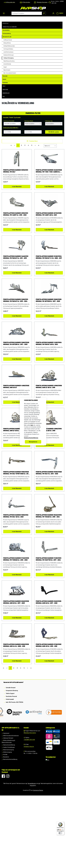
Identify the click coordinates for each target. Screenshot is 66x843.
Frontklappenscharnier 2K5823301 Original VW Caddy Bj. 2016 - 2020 (15, 214)
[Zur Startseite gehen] (33, 8)
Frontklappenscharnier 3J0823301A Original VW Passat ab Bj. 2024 (49, 343)
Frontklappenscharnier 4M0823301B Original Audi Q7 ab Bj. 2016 (49, 386)
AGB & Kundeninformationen (11, 735)
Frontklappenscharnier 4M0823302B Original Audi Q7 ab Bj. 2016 (16, 429)
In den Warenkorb (16, 186)
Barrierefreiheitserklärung (10, 759)
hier (32, 425)
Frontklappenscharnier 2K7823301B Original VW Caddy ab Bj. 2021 (48, 214)
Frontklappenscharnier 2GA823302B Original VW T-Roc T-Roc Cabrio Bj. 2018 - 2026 (49, 171)
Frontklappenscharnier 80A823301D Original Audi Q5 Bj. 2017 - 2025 (16, 602)
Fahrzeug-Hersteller (9, 121)
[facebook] (3, 777)
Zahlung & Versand (8, 738)
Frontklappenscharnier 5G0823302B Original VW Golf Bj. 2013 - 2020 (49, 473)
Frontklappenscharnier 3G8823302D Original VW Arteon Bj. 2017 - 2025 (16, 343)
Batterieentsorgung (8, 749)
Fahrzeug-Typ (49, 121)
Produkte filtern (33, 141)
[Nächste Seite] (35, 145)
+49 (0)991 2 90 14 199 (29, 739)
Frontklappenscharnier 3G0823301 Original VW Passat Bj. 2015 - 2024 (15, 300)
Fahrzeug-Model (28, 121)
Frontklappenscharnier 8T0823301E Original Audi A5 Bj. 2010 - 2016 (48, 645)
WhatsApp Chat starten (30, 732)
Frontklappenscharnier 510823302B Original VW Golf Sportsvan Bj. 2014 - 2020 (16, 473)
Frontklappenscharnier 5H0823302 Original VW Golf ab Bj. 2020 (15, 516)
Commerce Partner (38, 790)
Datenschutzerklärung (9, 745)
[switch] (60, 833)
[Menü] (4, 13)
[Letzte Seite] (38, 145)
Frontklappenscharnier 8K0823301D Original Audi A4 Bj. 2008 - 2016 (16, 645)
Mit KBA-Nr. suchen (54, 132)
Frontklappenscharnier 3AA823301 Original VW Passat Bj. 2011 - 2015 (15, 257)
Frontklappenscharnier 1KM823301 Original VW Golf (15, 171)
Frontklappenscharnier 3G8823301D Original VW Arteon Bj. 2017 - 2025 (48, 300)
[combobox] (26, 13)
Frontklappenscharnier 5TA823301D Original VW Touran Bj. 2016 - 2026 (16, 559)
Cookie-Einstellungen (9, 747)
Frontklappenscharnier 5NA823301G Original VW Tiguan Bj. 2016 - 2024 (49, 516)
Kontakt (5, 754)
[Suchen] (44, 13)
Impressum (6, 733)
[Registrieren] (53, 13)
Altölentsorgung (7, 752)
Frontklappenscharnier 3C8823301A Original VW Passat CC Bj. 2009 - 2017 (49, 257)
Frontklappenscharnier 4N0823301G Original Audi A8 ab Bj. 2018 (49, 429)
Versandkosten (32, 783)
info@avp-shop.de (29, 746)
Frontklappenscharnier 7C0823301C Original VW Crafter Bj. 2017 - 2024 (48, 559)
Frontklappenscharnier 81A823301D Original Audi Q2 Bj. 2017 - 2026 (48, 602)
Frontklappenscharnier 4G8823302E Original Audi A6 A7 (16, 386)
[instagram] (7, 777)
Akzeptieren (33, 442)
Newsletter (6, 757)
